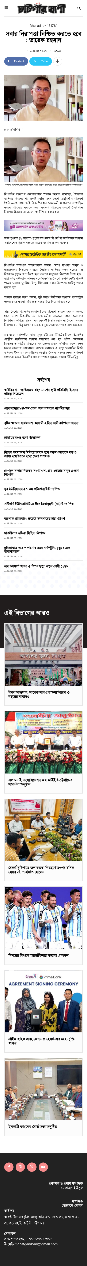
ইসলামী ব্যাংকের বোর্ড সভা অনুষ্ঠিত (32, 1126)
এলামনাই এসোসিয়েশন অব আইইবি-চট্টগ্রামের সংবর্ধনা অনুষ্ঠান (40, 782)
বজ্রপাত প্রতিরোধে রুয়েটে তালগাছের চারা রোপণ (34, 518)
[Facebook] (9, 1167)
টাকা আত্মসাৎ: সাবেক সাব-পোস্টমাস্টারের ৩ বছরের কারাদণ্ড (38, 694)
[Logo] (42, 8)
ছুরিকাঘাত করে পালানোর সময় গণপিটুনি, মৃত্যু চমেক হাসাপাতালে (37, 550)
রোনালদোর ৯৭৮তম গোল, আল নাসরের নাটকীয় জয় (36, 408)
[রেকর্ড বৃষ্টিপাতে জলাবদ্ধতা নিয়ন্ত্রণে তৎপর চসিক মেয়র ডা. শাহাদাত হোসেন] (43, 830)
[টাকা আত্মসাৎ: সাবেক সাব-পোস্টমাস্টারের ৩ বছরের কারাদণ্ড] (43, 655)
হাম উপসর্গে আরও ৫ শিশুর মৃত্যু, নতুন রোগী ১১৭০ (36, 566)
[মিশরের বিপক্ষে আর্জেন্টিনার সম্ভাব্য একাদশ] (43, 918)
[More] (57, 61)
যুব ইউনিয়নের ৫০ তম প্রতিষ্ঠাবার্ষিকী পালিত (32, 489)
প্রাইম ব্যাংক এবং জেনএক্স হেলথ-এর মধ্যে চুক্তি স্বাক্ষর (41, 1041)
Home (57, 51)
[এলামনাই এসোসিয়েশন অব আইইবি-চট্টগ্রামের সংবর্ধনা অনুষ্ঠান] (43, 742)
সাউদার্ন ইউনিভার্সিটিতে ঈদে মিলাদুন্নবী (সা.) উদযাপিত (39, 504)
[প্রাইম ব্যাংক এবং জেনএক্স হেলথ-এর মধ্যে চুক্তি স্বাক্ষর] (43, 1001)
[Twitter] (31, 1167)
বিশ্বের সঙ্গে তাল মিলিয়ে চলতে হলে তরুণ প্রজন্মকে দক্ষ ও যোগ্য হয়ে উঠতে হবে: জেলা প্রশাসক (40, 454)
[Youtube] (43, 1167)
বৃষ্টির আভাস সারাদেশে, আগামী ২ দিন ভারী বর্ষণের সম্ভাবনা (41, 423)
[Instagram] (20, 1167)
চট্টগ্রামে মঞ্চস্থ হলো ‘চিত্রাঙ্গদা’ (23, 437)
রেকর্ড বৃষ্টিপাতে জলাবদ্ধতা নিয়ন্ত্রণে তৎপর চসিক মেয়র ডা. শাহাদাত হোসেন (41, 869)
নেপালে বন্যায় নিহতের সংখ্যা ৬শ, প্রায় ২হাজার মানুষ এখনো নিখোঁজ (41, 472)
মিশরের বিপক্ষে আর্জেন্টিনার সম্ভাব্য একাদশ (38, 955)
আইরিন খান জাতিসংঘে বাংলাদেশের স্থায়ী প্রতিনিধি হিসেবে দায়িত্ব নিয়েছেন (41, 392)
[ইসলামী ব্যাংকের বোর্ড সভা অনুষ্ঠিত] (43, 1089)
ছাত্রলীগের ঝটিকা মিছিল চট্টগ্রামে (24, 533)
